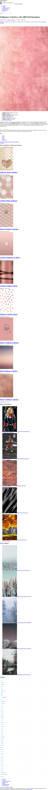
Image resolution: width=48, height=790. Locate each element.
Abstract (2, 682)
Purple (2, 757)
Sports (2, 770)
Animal (2, 684)
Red (1, 762)
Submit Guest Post (5, 784)
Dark (2, 709)
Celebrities (3, 701)
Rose (3, 138)
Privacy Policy (5, 8)
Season (2, 764)
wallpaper (36, 122)
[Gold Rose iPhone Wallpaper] (6, 198)
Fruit (2, 728)
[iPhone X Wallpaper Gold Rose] (6, 340)
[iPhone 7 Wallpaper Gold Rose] (6, 397)
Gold (3, 137)
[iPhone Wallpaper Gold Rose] (6, 368)
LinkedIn (15, 141)
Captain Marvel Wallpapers (8, 432)
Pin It (18, 141)
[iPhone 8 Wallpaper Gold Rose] (6, 226)
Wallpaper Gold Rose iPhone (8, 314)
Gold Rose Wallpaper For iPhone (10, 257)
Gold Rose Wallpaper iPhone (8, 286)
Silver (2, 766)
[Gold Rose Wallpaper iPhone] (6, 283)
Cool (2, 705)
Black (2, 692)
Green (2, 734)
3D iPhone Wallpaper (19, 3)
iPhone (2, 739)
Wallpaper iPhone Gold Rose (8, 172)
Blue (2, 695)
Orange (2, 753)
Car (1, 699)
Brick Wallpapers (6, 486)
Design (2, 711)
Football (2, 726)
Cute (2, 707)
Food (2, 724)
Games (2, 730)
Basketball (3, 690)
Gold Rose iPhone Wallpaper (8, 201)
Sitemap (3, 11)
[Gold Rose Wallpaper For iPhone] (6, 255)
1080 (3, 135)
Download (2, 142)
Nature (2, 749)
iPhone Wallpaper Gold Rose (8, 371)
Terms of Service (5, 9)
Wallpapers (4, 139)
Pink (2, 755)
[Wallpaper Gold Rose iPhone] (6, 311)
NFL (2, 751)
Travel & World (4, 774)
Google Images (8, 120)
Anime (2, 686)
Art (1, 688)
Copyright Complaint (6, 7)
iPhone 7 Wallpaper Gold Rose (9, 399)
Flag (2, 720)
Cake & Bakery (4, 697)
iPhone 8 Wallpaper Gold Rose (9, 229)
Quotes (2, 759)
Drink (2, 713)
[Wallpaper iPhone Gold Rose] (6, 169)
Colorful (2, 703)
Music (2, 747)
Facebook (4, 141)
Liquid (2, 741)
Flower (2, 722)
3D (1, 680)
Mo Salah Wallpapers (7, 459)
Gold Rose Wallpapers (11, 19)
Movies (2, 745)
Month (2, 743)
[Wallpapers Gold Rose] (24, 68)
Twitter (1, 141)
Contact (3, 6)
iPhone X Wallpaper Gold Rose (9, 342)
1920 (3, 136)
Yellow (2, 776)
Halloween (3, 736)
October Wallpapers (7, 540)
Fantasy (2, 718)
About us (4, 5)
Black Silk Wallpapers (7, 513)
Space (2, 768)
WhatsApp (8, 141)
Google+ (12, 141)
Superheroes (3, 772)
